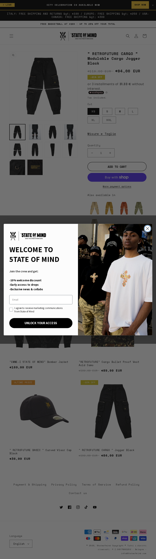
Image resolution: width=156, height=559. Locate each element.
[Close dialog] (147, 228)
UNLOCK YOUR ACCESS (41, 323)
